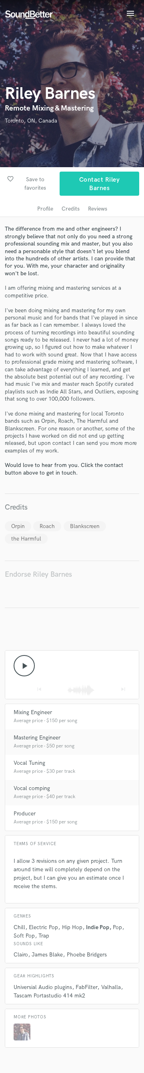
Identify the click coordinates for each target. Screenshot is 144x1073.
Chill (19, 927)
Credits (71, 208)
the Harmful (26, 538)
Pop (117, 927)
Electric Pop (43, 927)
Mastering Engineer (37, 737)
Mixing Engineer (33, 712)
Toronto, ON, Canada (31, 120)
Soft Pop (24, 935)
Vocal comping (32, 788)
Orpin (18, 526)
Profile (45, 208)
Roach (47, 526)
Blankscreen (85, 526)
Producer (25, 813)
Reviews (97, 208)
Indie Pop (97, 927)
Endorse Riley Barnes (38, 574)
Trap (43, 935)
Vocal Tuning (29, 763)
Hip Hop (72, 927)
